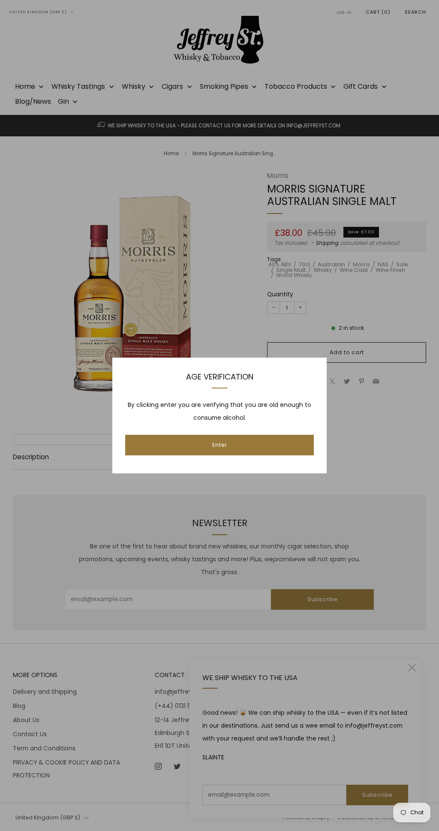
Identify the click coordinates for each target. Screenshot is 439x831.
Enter (219, 445)
